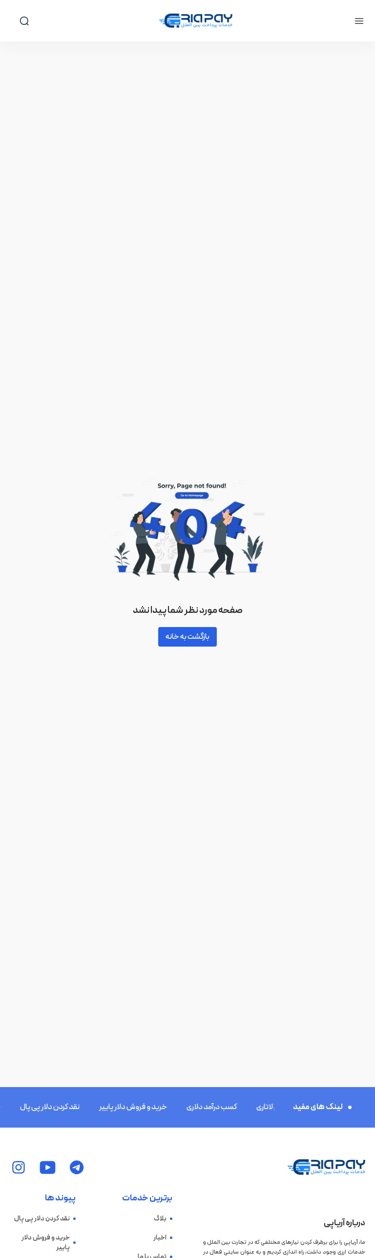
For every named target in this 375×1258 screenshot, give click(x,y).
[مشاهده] (76, 1167)
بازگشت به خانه (187, 637)
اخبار (160, 1238)
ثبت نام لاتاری (270, 1107)
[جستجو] (24, 21)
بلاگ (160, 1219)
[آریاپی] (195, 21)
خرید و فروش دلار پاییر (127, 1107)
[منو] (359, 21)
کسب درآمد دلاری (205, 1107)
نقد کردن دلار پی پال (43, 1107)
